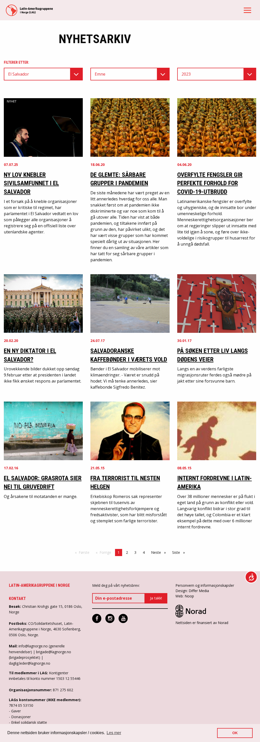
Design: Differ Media (192, 590)
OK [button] (235, 733)
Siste (179, 552)
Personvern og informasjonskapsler (204, 585)
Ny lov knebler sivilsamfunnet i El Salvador (31, 183)
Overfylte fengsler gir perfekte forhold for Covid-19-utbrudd (209, 183)
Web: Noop (184, 596)
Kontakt (17, 598)
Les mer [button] (114, 733)
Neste (159, 552)
